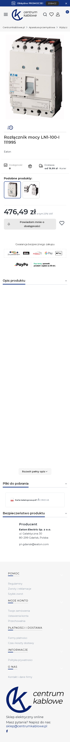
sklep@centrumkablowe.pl (26, 726)
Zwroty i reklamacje (19, 588)
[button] (35, 471)
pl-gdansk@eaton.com (34, 544)
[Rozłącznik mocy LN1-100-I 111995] (12, 190)
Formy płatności (17, 638)
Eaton (7, 151)
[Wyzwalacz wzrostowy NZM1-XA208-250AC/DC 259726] (31, 190)
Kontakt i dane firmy (20, 677)
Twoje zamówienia (19, 610)
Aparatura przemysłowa (42, 27)
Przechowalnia (16, 621)
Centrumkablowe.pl (14, 27)
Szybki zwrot (15, 593)
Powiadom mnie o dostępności (32, 224)
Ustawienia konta (18, 615)
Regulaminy (15, 583)
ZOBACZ (52, 3)
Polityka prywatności (20, 660)
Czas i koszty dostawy (21, 643)
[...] (35, 77)
